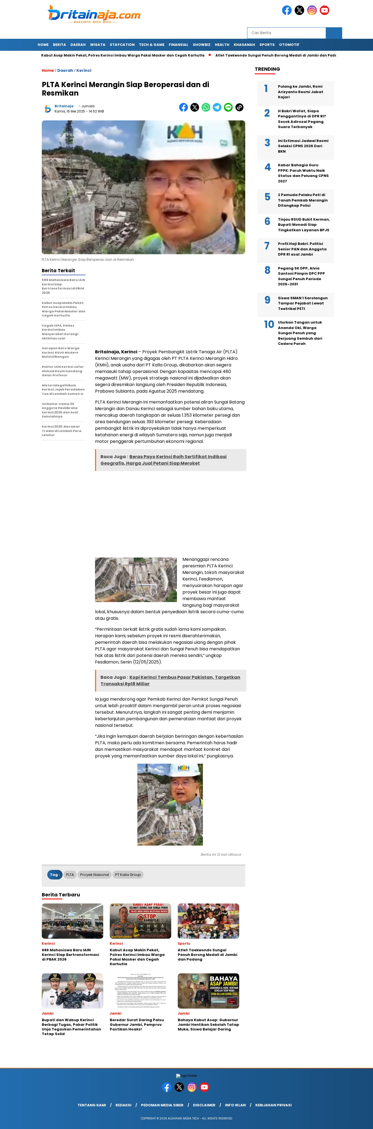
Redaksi (123, 1105)
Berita (59, 44)
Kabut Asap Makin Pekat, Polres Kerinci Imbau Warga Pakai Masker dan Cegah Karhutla (98, 55)
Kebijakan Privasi (273, 1105)
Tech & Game (151, 44)
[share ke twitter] (196, 110)
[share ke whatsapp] (207, 110)
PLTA (70, 874)
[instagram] (313, 14)
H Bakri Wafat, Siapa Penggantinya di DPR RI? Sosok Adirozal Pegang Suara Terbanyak (302, 119)
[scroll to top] (357, 1120)
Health (222, 44)
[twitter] (300, 14)
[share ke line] (229, 110)
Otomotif (289, 44)
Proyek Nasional (94, 874)
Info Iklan (235, 1105)
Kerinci (83, 70)
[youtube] (325, 14)
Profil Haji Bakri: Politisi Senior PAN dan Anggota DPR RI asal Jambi (302, 249)
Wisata (97, 44)
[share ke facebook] (184, 110)
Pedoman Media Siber (162, 1105)
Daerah (78, 44)
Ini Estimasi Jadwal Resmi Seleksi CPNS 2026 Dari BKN (303, 146)
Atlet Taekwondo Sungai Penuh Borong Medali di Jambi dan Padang (254, 55)
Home (43, 44)
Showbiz (202, 44)
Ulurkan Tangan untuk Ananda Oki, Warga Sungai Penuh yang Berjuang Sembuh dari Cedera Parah (300, 333)
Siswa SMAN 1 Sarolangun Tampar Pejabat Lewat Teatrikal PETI (303, 303)
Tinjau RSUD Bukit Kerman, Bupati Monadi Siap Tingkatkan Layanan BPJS (304, 225)
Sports (267, 44)
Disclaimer (204, 1105)
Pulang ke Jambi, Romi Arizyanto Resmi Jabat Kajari (300, 92)
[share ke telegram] (218, 110)
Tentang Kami (92, 1105)
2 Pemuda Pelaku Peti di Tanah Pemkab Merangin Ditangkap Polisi (303, 200)
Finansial (178, 44)
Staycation (122, 44)
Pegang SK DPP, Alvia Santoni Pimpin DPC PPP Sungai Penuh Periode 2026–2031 (301, 276)
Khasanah (244, 44)
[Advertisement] (170, 306)
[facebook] (288, 14)
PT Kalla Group (128, 874)
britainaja (64, 106)
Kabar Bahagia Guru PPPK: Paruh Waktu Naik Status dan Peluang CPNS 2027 (303, 173)
